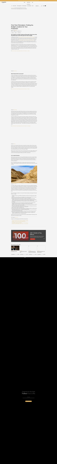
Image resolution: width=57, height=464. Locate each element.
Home (11, 7)
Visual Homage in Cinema (14, 251)
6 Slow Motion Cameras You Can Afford (17, 222)
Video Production (19, 32)
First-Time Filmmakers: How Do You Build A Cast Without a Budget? (26, 37)
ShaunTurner (15, 70)
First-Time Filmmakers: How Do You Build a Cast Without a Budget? (20, 220)
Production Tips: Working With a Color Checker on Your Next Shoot (20, 223)
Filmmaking (13, 7)
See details (37, 0)
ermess (14, 143)
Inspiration (16, 32)
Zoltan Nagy (15, 109)
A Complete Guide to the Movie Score (23, 251)
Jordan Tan (16, 217)
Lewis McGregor (15, 30)
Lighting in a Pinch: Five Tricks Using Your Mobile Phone (18, 221)
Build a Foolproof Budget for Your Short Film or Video (41, 251)
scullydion (15, 183)
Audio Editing (29, 250)
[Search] (41, 5)
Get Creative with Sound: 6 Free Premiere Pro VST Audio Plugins (32, 251)
